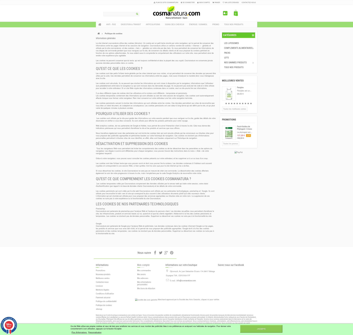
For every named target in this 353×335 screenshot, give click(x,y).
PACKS (227, 53)
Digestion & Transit (131, 24)
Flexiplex (240, 87)
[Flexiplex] (229, 93)
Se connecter (189, 2)
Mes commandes (144, 270)
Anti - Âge (111, 24)
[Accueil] (100, 24)
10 (251, 103)
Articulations (153, 24)
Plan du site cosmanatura (167, 2)
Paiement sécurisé (103, 297)
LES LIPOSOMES (231, 43)
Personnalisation (94, 332)
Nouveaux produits (103, 274)
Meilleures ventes (233, 80)
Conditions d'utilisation (105, 294)
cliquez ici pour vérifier (210, 299)
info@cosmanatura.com (186, 280)
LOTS (226, 57)
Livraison (99, 286)
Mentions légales (102, 290)
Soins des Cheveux (174, 24)
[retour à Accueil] (98, 33)
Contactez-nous (249, 2)
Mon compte (143, 264)
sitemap (99, 309)
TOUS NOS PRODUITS (234, 67)
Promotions (229, 119)
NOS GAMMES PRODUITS (235, 62)
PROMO (215, 24)
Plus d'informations (79, 332)
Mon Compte (204, 2)
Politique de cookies (104, 305)
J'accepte (261, 329)
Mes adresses (142, 278)
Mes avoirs (141, 274)
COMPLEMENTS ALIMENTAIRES (238, 48)
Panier (217, 2)
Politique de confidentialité (106, 301)
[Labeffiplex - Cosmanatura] (176, 12)
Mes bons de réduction (146, 288)
